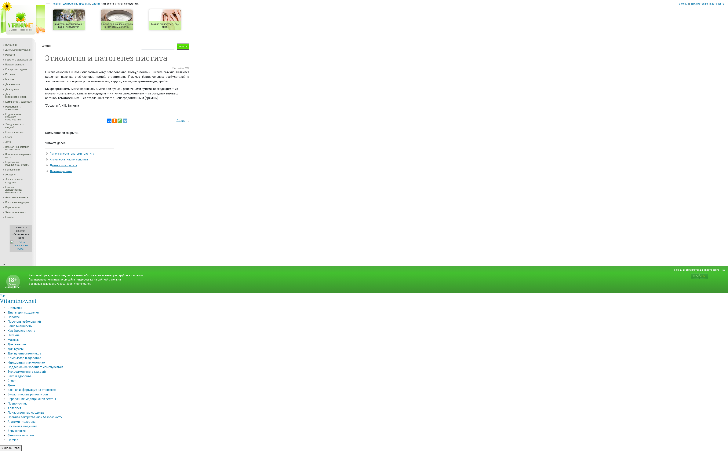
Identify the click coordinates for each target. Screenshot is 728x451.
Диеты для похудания (18, 49)
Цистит (46, 45)
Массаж (9, 79)
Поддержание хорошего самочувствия (13, 117)
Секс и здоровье (14, 132)
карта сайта (717, 3)
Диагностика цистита (63, 165)
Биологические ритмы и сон (18, 156)
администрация (699, 3)
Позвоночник (12, 169)
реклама (684, 3)
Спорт (8, 137)
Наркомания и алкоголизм (13, 108)
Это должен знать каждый (15, 126)
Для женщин (12, 84)
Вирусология (12, 207)
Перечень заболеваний (18, 59)
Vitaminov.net (18, 300)
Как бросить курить (16, 69)
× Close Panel (11, 448)
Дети (8, 142)
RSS (723, 269)
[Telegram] (125, 121)
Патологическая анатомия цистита (72, 153)
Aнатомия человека (16, 197)
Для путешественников (16, 95)
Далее (180, 121)
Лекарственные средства (14, 181)
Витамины (11, 44)
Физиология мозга (15, 212)
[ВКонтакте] (109, 121)
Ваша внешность (15, 64)
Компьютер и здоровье (18, 101)
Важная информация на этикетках (17, 148)
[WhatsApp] (120, 121)
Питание (10, 74)
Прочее (9, 217)
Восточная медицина (17, 202)
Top (2, 295)
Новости (10, 54)
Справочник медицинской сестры (17, 163)
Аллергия (10, 174)
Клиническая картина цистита (69, 159)
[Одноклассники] (114, 121)
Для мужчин (12, 89)
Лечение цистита (61, 171)
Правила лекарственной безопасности (13, 190)
